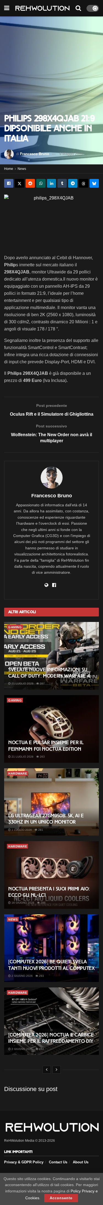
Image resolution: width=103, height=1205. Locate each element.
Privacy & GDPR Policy (23, 1162)
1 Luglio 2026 (21, 829)
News (22, 169)
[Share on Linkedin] (51, 183)
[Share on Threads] (83, 183)
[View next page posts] (56, 1069)
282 (41, 1048)
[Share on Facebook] (8, 183)
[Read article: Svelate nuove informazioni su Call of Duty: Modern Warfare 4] (51, 656)
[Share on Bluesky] (94, 183)
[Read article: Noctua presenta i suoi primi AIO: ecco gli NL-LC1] (51, 875)
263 (42, 756)
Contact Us (58, 1162)
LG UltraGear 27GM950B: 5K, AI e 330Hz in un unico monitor (46, 819)
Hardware (17, 773)
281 (40, 829)
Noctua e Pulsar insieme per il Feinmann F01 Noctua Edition (45, 745)
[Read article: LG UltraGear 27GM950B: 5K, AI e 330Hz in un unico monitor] (51, 802)
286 (43, 902)
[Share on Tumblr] (62, 183)
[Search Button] (78, 8)
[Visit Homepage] (42, 8)
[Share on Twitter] (19, 183)
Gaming (15, 627)
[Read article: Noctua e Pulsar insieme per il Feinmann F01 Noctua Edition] (51, 729)
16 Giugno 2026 (22, 902)
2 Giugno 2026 (22, 975)
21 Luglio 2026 (22, 683)
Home (8, 169)
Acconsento (61, 1198)
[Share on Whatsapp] (41, 183)
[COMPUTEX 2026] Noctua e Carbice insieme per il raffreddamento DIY (51, 1038)
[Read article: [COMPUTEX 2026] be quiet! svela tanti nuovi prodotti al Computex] (51, 948)
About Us (80, 1162)
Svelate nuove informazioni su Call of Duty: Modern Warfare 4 (49, 673)
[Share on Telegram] (72, 183)
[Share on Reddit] (30, 183)
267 (42, 683)
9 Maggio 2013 (71, 154)
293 (41, 975)
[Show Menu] (6, 8)
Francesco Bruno (34, 154)
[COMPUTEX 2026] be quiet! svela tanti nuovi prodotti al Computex (51, 965)
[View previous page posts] (47, 1069)
